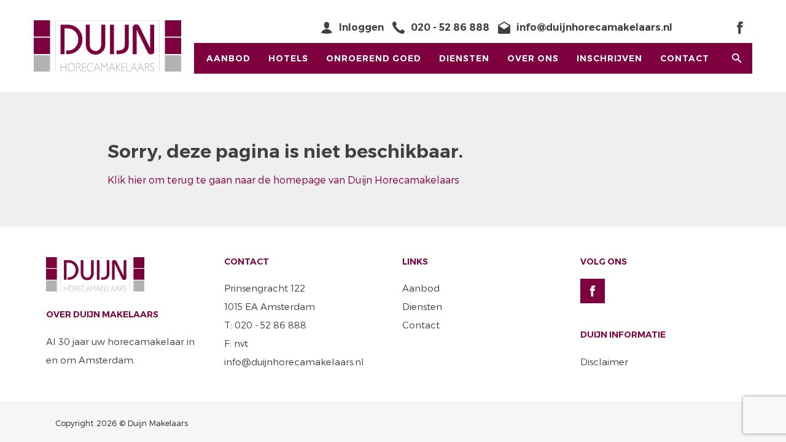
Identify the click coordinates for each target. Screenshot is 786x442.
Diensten (464, 58)
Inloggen (361, 27)
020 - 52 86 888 (450, 27)
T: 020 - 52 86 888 (265, 324)
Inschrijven (609, 58)
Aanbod (228, 58)
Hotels (288, 58)
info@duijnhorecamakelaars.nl (594, 27)
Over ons (533, 58)
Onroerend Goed (373, 58)
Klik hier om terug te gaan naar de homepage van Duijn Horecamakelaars (283, 179)
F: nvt (236, 343)
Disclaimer (604, 361)
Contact (684, 58)
